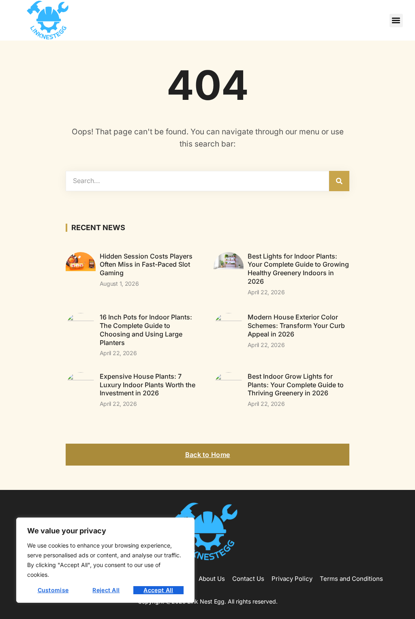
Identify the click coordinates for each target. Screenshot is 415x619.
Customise (53, 590)
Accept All (158, 590)
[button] (396, 20)
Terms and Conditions (351, 578)
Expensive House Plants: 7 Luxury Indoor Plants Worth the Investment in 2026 (147, 384)
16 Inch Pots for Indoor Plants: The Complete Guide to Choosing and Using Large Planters (146, 329)
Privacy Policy (292, 578)
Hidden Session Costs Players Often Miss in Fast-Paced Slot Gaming (146, 264)
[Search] (339, 181)
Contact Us (248, 578)
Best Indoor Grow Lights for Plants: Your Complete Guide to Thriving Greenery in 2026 (296, 384)
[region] (105, 560)
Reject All (106, 590)
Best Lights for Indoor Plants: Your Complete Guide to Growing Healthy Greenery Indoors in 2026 (298, 268)
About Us (212, 578)
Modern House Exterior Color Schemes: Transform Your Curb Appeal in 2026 (296, 325)
